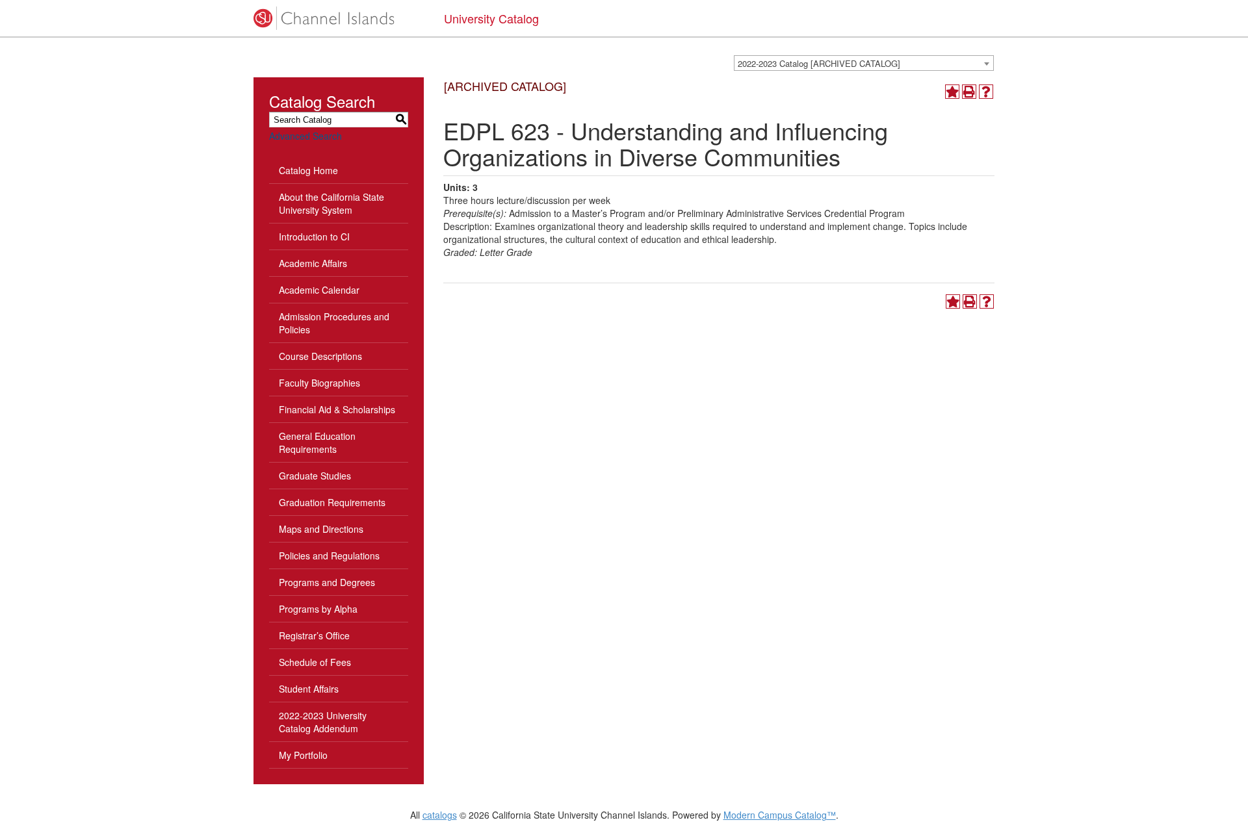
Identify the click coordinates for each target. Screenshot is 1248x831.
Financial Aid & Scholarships (337, 409)
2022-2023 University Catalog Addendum (323, 722)
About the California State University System (331, 203)
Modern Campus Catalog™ (779, 814)
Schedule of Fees (315, 662)
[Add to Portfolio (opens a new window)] (952, 91)
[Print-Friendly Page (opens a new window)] (969, 91)
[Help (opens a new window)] (986, 91)
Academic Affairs (313, 263)
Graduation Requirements (332, 502)
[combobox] (864, 63)
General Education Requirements (317, 442)
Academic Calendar (319, 289)
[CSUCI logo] (339, 18)
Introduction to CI (314, 236)
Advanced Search (305, 135)
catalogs (439, 814)
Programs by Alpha (318, 608)
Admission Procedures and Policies (334, 323)
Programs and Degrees (327, 582)
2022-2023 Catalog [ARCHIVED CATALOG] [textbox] (819, 63)
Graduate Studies (315, 475)
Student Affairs (309, 688)
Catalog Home (308, 170)
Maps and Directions (321, 528)
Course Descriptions (320, 356)
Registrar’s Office (314, 635)
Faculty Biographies (319, 382)
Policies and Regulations (329, 555)
